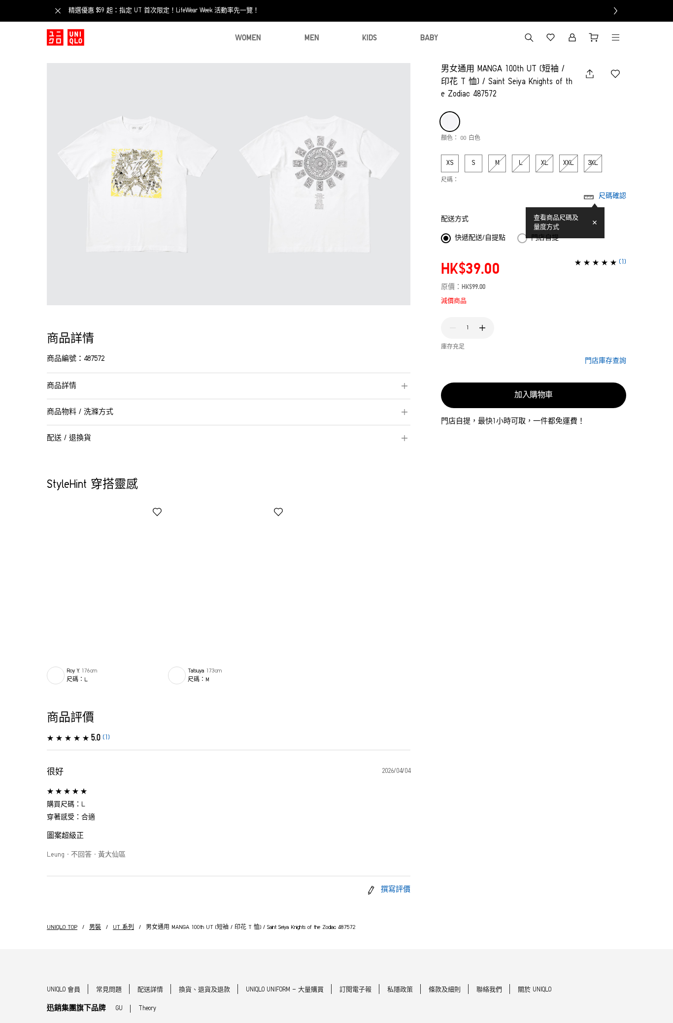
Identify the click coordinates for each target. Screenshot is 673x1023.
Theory (147, 1008)
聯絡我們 (489, 990)
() (106, 737)
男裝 (95, 927)
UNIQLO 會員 (63, 990)
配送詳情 (150, 990)
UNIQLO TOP (62, 927)
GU (119, 1008)
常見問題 (109, 990)
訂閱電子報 (355, 990)
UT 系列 (123, 927)
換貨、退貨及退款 (204, 990)
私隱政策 (400, 990)
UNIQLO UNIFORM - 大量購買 (285, 990)
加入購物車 (533, 395)
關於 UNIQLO (534, 990)
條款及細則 (445, 990)
